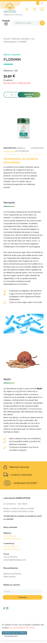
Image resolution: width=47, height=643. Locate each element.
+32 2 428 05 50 (10, 536)
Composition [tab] (37, 148)
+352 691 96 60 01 (11, 546)
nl (42, 3)
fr (37, 3)
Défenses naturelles (20, 39)
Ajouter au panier (29, 95)
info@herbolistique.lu (12, 549)
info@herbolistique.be (12, 539)
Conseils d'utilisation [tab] (22, 149)
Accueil (7, 39)
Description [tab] (10, 148)
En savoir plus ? (11, 636)
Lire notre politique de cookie (21, 628)
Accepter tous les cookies (14, 633)
